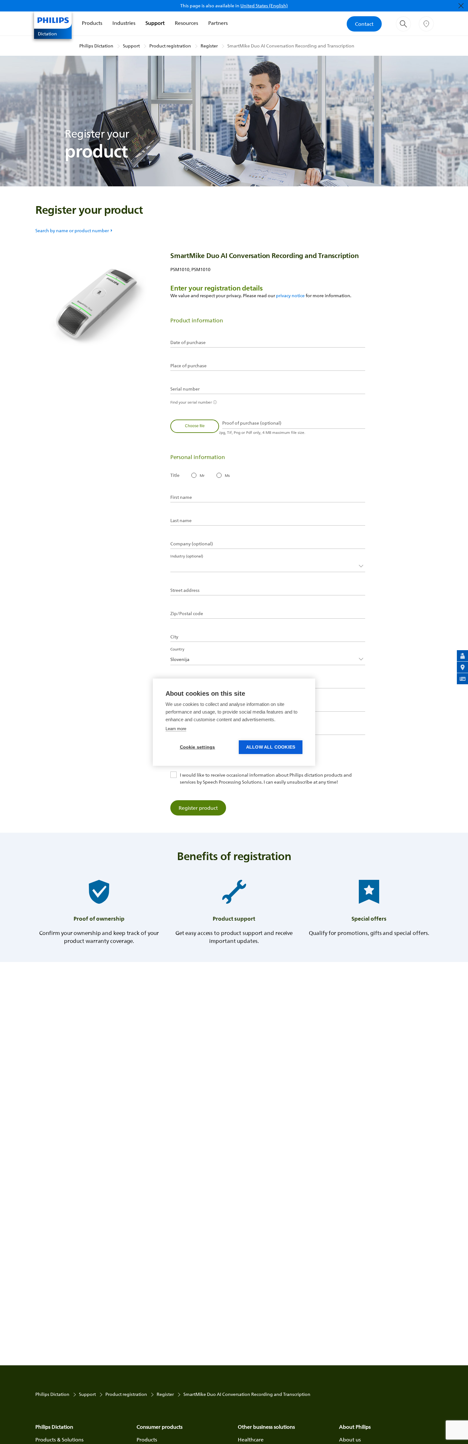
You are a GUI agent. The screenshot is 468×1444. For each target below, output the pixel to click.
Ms (227, 475)
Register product (198, 807)
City (174, 636)
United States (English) (264, 6)
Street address (185, 590)
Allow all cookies (270, 747)
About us (350, 1439)
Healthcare (251, 1439)
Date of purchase (188, 342)
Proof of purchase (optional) (251, 423)
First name (181, 497)
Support (155, 22)
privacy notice (290, 295)
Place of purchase (188, 365)
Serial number (185, 388)
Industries (123, 22)
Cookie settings (197, 747)
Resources (186, 22)
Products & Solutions (59, 1439)
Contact (364, 23)
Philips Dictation (96, 46)
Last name (181, 520)
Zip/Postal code (186, 613)
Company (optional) (191, 543)
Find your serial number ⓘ (193, 402)
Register (209, 46)
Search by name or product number (72, 230)
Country (177, 649)
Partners (218, 22)
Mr (202, 475)
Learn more (176, 728)
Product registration (170, 46)
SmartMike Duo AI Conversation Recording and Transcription (290, 46)
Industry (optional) (186, 556)
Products (92, 22)
